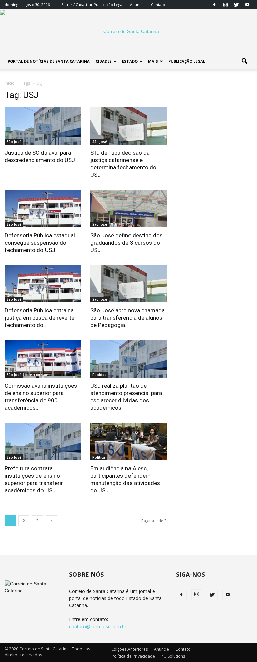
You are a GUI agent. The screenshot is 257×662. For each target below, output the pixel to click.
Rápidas (99, 374)
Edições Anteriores (130, 649)
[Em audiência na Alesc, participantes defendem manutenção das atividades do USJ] (128, 441)
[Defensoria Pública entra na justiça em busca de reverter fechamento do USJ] (43, 284)
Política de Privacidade (133, 656)
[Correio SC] (128, 31)
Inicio (10, 83)
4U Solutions (173, 656)
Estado (130, 61)
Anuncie (137, 4)
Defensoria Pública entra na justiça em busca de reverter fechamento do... (40, 317)
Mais (153, 61)
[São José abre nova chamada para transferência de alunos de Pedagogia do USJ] (128, 284)
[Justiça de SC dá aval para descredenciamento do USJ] (43, 126)
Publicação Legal (108, 4)
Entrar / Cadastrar (77, 4)
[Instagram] (225, 4)
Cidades (104, 61)
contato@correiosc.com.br (97, 626)
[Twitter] (236, 4)
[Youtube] (247, 4)
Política (98, 457)
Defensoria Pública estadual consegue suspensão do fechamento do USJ (40, 242)
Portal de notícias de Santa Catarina (49, 61)
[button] (244, 61)
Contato (158, 4)
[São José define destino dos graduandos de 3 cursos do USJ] (128, 208)
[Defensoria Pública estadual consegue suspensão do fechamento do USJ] (43, 208)
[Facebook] (214, 4)
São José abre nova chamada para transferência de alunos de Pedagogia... (127, 317)
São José (14, 141)
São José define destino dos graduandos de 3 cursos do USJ (126, 242)
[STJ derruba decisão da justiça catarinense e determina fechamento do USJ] (128, 126)
